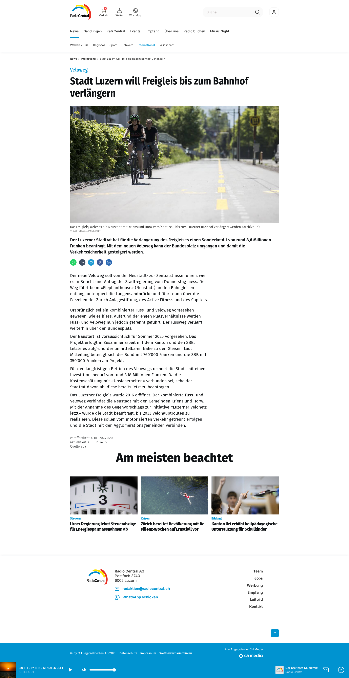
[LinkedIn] (109, 262)
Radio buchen (194, 31)
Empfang (152, 31)
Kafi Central (116, 31)
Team (258, 571)
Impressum (148, 653)
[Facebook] (100, 262)
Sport (113, 45)
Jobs (258, 578)
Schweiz (127, 45)
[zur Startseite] (80, 12)
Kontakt (256, 606)
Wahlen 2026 (79, 45)
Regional (99, 45)
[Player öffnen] (341, 670)
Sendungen (93, 31)
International (146, 45)
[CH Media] (244, 655)
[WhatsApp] (73, 262)
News (74, 31)
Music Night (219, 31)
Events (135, 31)
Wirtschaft (167, 45)
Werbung (255, 585)
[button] (135, 12)
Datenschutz (128, 653)
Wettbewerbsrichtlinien (175, 653)
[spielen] (70, 670)
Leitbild (256, 599)
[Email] (91, 262)
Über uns (171, 31)
